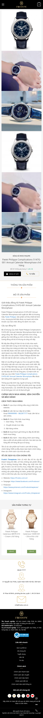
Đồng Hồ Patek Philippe (21, 256)
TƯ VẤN (32, 274)
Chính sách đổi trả (21, 681)
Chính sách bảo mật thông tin (22, 684)
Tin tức (21, 660)
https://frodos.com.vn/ (19, 478)
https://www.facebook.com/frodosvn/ (25, 481)
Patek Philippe (10, 317)
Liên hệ (21, 657)
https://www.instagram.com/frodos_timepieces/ (22, 493)
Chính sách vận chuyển (21, 675)
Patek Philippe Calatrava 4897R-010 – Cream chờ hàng (11, 534)
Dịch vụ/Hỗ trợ (21, 648)
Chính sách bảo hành (21, 678)
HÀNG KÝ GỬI (14, 274)
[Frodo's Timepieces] (21, 4)
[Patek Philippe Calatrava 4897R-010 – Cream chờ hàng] (11, 519)
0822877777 (22, 413)
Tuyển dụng (22, 654)
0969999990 (12, 413)
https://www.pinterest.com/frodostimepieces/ (21, 487)
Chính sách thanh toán (21, 672)
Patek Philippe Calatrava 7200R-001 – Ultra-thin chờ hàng (31, 535)
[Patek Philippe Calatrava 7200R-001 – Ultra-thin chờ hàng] (31, 519)
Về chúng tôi (21, 651)
